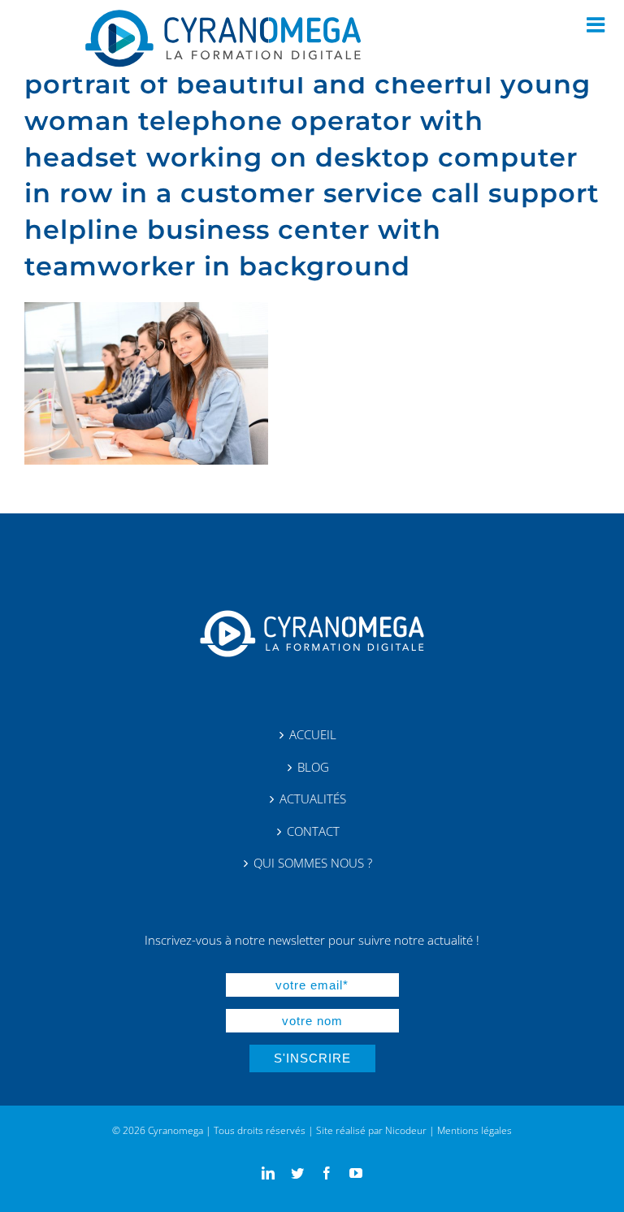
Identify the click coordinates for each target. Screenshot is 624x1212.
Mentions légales (474, 1130)
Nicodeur (406, 1130)
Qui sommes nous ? (313, 863)
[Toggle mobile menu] (597, 24)
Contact (313, 831)
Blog (313, 767)
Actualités (313, 799)
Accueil (312, 734)
